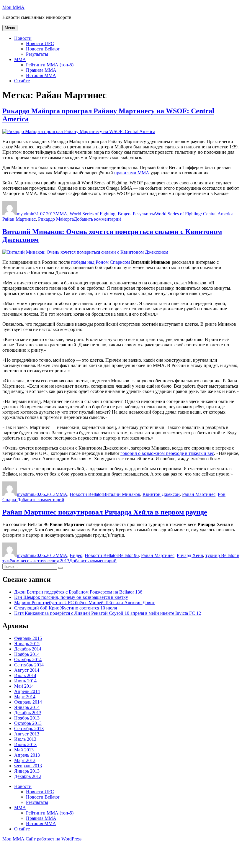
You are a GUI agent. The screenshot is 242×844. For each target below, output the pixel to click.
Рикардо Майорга (56, 219)
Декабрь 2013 (27, 712)
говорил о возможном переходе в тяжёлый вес (167, 453)
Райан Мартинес (19, 219)
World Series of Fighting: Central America (194, 213)
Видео (124, 213)
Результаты (37, 54)
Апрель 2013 (27, 755)
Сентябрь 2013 (29, 728)
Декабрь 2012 (27, 776)
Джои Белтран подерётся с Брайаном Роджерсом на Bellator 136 (78, 591)
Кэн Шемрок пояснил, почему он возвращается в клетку (71, 597)
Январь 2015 (27, 643)
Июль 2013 (25, 739)
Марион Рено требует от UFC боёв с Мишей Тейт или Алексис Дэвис (84, 602)
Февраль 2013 (28, 765)
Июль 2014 (25, 675)
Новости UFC (40, 43)
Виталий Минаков (121, 494)
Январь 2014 (27, 707)
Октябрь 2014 (28, 659)
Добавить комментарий (97, 219)
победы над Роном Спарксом (100, 262)
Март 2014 (24, 696)
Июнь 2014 (25, 680)
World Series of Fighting (92, 213)
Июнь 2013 (25, 744)
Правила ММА (41, 70)
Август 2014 (26, 670)
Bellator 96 (128, 555)
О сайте (22, 80)
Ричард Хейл (190, 555)
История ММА (41, 75)
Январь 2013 (27, 770)
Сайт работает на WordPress (53, 838)
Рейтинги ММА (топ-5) (49, 64)
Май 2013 (24, 749)
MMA (20, 59)
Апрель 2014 (27, 691)
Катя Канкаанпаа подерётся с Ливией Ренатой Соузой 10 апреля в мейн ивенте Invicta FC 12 (107, 613)
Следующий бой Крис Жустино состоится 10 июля (65, 607)
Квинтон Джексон (161, 494)
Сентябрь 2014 (29, 664)
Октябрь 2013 (28, 723)
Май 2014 (24, 686)
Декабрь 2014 (27, 648)
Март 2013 (24, 760)
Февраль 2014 (28, 701)
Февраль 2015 (28, 638)
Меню (10, 28)
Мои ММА (13, 7)
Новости (23, 38)
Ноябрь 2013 (27, 717)
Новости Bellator (42, 48)
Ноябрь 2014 (27, 654)
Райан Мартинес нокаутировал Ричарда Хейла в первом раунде (104, 512)
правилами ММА (131, 172)
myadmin (25, 213)
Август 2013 (26, 733)
